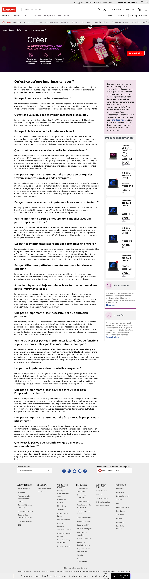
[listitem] (120, 155)
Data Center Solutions (61, 524)
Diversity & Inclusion (25, 521)
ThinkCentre (120, 511)
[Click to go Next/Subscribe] (48, 470)
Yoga (117, 503)
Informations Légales (25, 511)
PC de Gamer (61, 506)
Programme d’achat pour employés (83, 550)
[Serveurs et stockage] (129, 22)
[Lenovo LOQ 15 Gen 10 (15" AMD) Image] (113, 156)
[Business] (116, 15)
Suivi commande (102, 498)
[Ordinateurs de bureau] (42, 22)
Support (99, 494)
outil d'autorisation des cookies (44, 571)
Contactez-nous (101, 491)
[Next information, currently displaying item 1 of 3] (145, 48)
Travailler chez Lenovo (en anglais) (25, 516)
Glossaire (80, 555)
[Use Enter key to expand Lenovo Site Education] (136, 2)
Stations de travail (63, 520)
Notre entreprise (24, 488)
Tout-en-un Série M (122, 507)
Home (4, 30)
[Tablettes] (80, 22)
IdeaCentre (120, 515)
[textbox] (115, 471)
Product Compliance (84, 539)
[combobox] (59, 9)
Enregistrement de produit (83, 512)
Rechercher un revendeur (82, 533)
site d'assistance (119, 120)
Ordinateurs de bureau (62, 514)
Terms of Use (59, 571)
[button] (141, 2)
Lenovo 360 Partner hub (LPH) (44, 489)
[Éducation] (128, 15)
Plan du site (69, 571)
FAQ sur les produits (103, 502)
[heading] (127, 149)
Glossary (11, 30)
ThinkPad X (120, 492)
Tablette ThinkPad (122, 496)
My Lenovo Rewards (84, 517)
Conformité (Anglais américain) (25, 506)
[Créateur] (148, 15)
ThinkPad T (120, 488)
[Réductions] (11, 22)
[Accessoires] (92, 22)
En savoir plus (126, 192)
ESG (19, 525)
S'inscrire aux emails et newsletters (84, 506)
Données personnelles (25, 571)
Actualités (21, 492)
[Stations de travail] (59, 22)
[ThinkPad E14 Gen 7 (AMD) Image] (113, 266)
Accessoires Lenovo (64, 530)
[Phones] (110, 22)
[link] (146, 2)
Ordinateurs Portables (61, 501)
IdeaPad (119, 500)
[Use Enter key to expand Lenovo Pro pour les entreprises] (113, 2)
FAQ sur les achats (102, 506)
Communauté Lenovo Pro (81, 496)
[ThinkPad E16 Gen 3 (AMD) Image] (113, 183)
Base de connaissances (82, 560)
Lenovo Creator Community (82, 489)
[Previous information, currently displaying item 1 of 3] (4, 48)
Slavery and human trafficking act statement (117, 571)
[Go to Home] (9, 9)
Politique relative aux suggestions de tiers (87, 571)
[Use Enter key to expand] (135, 10)
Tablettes (60, 510)
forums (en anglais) (83, 521)
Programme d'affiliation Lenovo (83, 543)
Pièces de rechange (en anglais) (64, 541)
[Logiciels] (101, 22)
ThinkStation (120, 522)
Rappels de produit (63, 546)
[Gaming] (137, 15)
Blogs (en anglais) (83, 525)
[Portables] (21, 22)
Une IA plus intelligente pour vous (63, 493)
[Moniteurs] (70, 22)
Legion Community (83, 501)
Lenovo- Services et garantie (64, 534)
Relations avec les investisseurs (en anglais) (24, 498)
